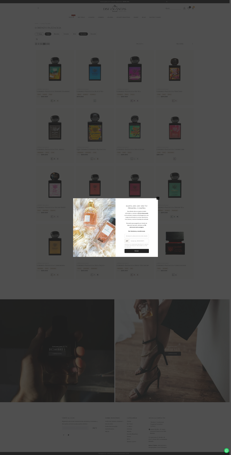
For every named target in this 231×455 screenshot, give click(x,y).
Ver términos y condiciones (136, 231)
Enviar (137, 251)
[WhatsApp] (226, 450)
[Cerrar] (158, 198)
